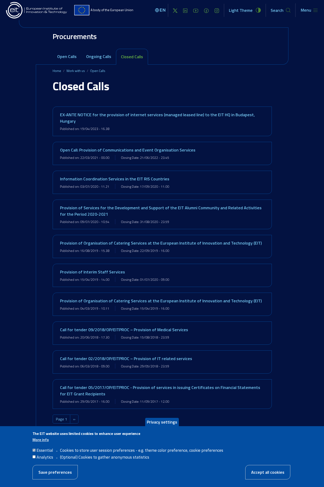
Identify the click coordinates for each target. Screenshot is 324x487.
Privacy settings (162, 422)
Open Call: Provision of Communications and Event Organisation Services (127, 150)
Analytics (45, 457)
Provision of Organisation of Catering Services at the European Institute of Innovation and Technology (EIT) (161, 243)
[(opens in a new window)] (175, 10)
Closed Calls (132, 57)
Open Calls (67, 56)
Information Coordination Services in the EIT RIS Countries (114, 179)
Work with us (75, 70)
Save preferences (55, 472)
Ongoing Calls (98, 56)
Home (57, 70)
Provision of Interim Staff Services (92, 272)
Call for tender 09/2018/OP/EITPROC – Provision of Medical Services (124, 329)
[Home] (37, 10)
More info (40, 439)
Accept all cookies (267, 472)
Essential (45, 450)
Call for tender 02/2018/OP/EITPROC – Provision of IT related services (126, 358)
